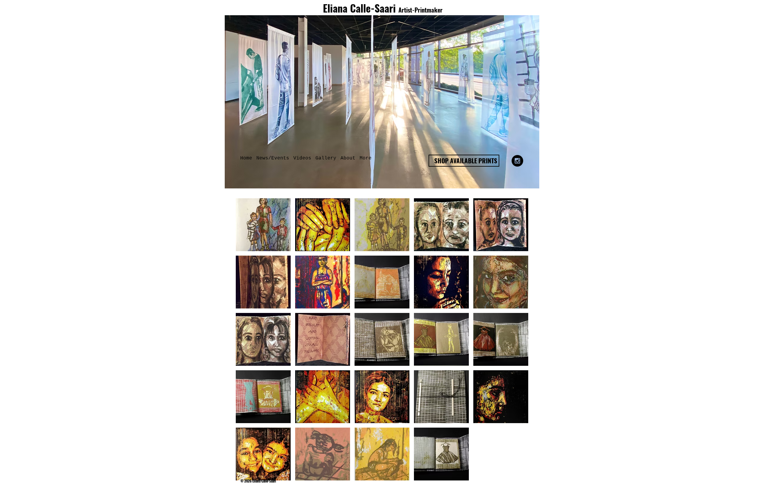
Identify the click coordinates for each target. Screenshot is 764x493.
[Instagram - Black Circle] (517, 161)
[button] (326, 158)
